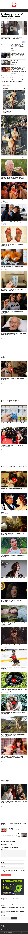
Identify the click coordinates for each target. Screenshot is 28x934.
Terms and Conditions (5, 929)
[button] (26, 10)
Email (2, 862)
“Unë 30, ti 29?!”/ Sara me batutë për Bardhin (10, 901)
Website (3, 866)
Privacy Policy (4, 928)
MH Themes (22, 932)
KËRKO (14, 918)
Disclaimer (3, 926)
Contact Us (3, 925)
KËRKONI (3, 915)
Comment (3, 849)
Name (2, 859)
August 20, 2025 (5, 18)
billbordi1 (12, 18)
